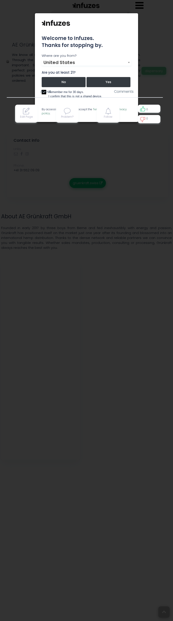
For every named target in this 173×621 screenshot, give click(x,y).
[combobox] (86, 62)
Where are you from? (59, 55)
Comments (124, 91)
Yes (108, 82)
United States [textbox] (59, 62)
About (45, 91)
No (63, 82)
